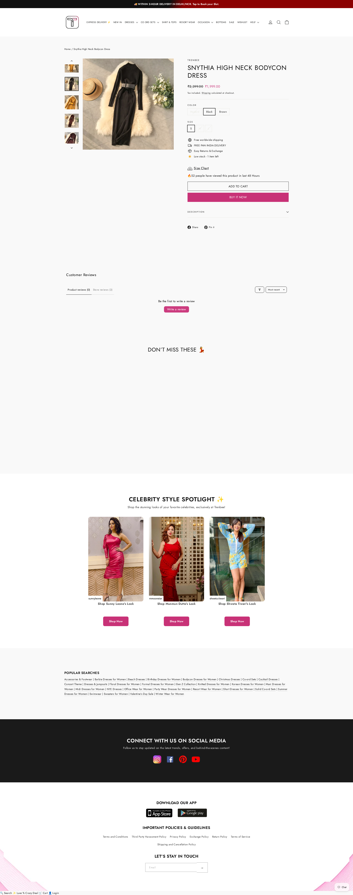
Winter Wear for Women (170, 694)
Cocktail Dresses (268, 679)
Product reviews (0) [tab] (79, 290)
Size (190, 122)
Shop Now (116, 621)
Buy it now (238, 197)
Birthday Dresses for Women (163, 679)
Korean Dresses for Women (247, 684)
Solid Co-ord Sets (265, 689)
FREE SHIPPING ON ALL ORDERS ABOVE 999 (176, 4)
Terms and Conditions (115, 836)
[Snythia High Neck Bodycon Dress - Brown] (75, 445)
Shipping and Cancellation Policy (176, 844)
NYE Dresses (114, 689)
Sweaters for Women (116, 694)
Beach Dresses (136, 679)
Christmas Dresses (229, 679)
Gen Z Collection (186, 684)
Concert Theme (73, 684)
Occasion (204, 22)
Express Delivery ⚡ (98, 22)
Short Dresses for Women (238, 689)
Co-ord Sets (249, 679)
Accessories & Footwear (78, 679)
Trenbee (194, 60)
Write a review (176, 309)
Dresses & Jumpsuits (95, 684)
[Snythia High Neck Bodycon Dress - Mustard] (66, 445)
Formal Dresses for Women (158, 684)
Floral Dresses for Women (125, 684)
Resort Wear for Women (207, 689)
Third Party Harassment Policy (149, 836)
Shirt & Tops (169, 22)
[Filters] (259, 290)
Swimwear (95, 694)
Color (192, 105)
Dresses (130, 22)
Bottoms (221, 22)
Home (67, 49)
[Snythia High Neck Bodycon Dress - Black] (71, 445)
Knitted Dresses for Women (213, 684)
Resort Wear (187, 22)
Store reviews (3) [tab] (103, 290)
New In (117, 22)
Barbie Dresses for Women (110, 679)
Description (196, 211)
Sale (231, 22)
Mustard (194, 112)
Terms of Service (240, 836)
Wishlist (242, 22)
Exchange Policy (199, 836)
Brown (223, 112)
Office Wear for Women (138, 689)
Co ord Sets (148, 22)
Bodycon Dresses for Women (199, 679)
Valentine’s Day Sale (141, 694)
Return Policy (219, 836)
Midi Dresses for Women (90, 689)
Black (209, 112)
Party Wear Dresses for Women (172, 689)
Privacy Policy (178, 836)
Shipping (206, 92)
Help (253, 22)
